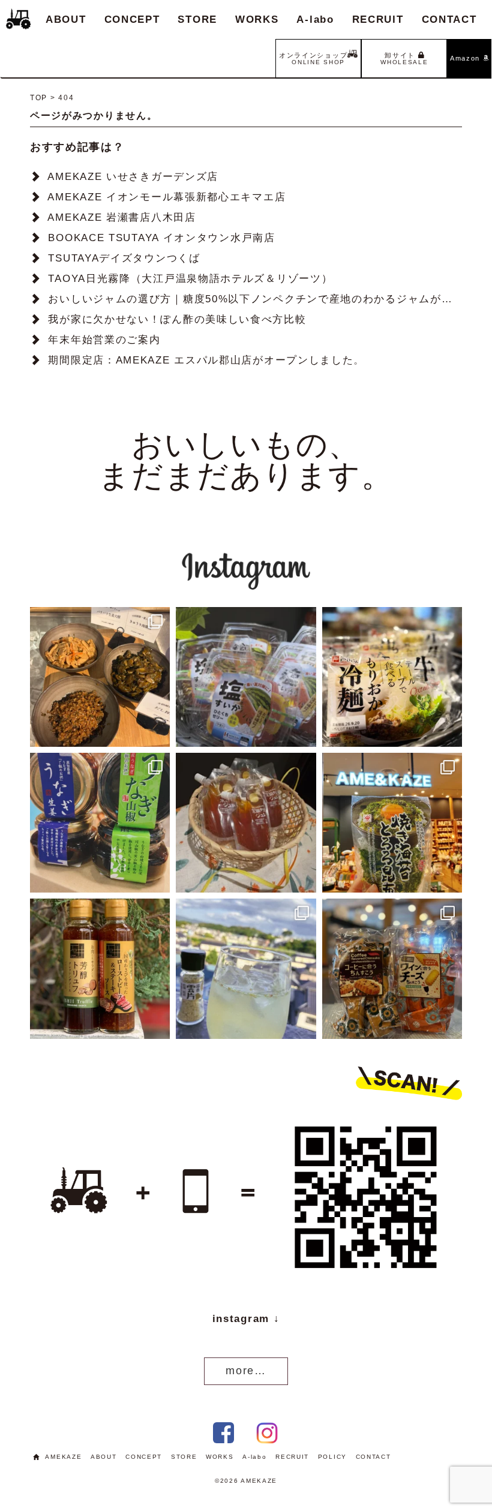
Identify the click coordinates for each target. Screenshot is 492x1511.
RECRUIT (378, 19)
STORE (197, 19)
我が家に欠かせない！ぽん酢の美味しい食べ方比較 (177, 319)
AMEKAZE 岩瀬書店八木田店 (121, 217)
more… (246, 1371)
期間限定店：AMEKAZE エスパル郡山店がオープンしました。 (206, 360)
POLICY (332, 1456)
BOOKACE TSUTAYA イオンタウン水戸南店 (161, 238)
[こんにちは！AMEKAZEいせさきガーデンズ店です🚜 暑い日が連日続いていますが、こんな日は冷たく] (246, 677)
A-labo (315, 19)
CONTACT (449, 19)
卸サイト (404, 58)
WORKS (257, 19)
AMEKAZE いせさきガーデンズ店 (132, 176)
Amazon (466, 58)
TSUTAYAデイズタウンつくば (124, 258)
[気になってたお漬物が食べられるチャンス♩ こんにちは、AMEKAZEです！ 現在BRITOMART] (100, 677)
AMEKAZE (63, 1456)
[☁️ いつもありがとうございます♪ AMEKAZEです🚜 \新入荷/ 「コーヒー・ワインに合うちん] (392, 968)
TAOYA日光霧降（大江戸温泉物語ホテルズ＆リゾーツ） (190, 278)
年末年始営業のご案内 (104, 340)
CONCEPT (132, 19)
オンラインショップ (313, 58)
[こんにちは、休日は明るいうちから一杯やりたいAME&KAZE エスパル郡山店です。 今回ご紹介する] (246, 968)
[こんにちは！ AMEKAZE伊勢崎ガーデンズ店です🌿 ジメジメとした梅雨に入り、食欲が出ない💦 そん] (392, 677)
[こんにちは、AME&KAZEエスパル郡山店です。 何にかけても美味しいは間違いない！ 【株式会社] (392, 823)
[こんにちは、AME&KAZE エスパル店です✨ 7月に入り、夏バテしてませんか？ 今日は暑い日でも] (100, 823)
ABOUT (66, 19)
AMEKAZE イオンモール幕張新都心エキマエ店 (166, 197)
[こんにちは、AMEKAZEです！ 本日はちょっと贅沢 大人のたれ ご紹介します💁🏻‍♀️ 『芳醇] (100, 968)
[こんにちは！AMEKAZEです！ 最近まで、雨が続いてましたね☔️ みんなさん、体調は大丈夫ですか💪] (246, 823)
